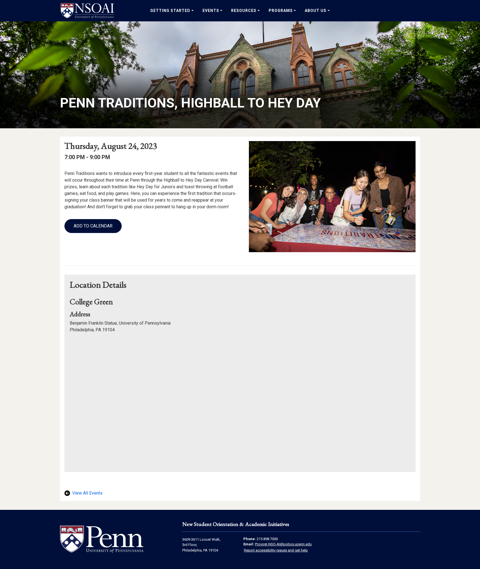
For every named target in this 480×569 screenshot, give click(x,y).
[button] (93, 226)
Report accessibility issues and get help (276, 550)
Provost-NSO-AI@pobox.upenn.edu (283, 544)
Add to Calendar (93, 226)
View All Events (86, 493)
